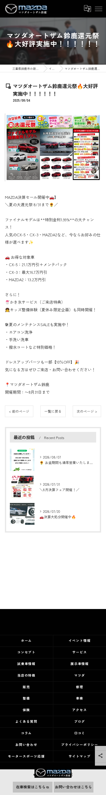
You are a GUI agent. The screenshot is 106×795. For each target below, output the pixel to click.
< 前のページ (19, 411)
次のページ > (87, 411)
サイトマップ (80, 756)
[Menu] (98, 8)
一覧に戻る (53, 411)
